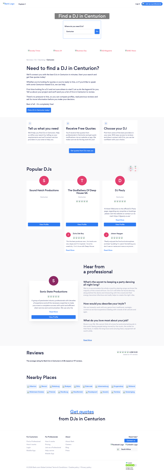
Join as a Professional (53, 447)
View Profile (44, 224)
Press (67, 450)
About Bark (69, 441)
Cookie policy (74, 467)
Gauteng (41, 60)
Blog (67, 447)
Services (29, 60)
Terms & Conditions (59, 467)
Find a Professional (33, 441)
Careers (68, 444)
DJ (36, 60)
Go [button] (97, 31)
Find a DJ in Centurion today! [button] (39, 110)
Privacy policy (86, 467)
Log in (137, 4)
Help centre (49, 450)
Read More (87, 340)
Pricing (47, 444)
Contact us (131, 440)
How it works (31, 444)
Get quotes (82, 412)
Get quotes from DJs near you (82, 151)
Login (28, 447)
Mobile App (30, 450)
